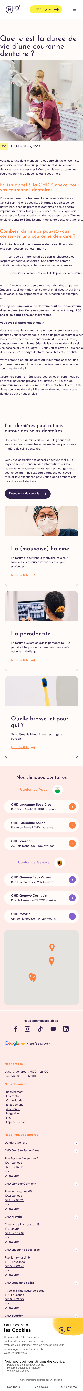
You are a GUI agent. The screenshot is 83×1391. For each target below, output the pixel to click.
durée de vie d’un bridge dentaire (22, 352)
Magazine (12, 1113)
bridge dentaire (40, 165)
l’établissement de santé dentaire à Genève (53, 219)
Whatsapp (12, 1175)
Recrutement (15, 1092)
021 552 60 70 (14, 1266)
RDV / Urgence (42, 9)
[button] (51, 961)
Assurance (13, 1109)
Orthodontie (14, 1100)
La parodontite (30, 634)
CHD (13, 1216)
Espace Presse (15, 1122)
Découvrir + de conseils (24, 493)
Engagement (14, 1104)
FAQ (3, 146)
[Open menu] (74, 9)
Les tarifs (12, 1096)
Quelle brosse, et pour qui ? (39, 722)
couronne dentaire (12, 368)
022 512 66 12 (14, 1200)
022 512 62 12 (14, 1167)
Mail (7, 1171)
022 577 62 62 (14, 1233)
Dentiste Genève (16, 1142)
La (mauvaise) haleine (40, 549)
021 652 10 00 (14, 1299)
